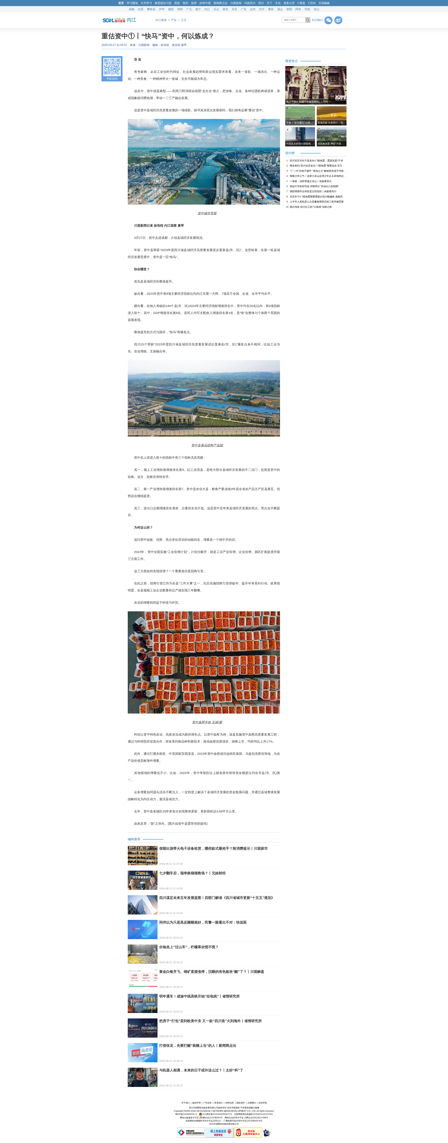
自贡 (141, 9)
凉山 (316, 9)
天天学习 (146, 3)
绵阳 (180, 9)
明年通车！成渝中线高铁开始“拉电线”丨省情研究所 (199, 996)
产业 (174, 20)
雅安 (271, 9)
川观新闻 (235, 3)
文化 (278, 3)
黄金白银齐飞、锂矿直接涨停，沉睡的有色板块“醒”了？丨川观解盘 (211, 972)
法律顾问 (251, 1103)
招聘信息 (229, 1103)
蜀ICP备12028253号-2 (186, 1114)
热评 (194, 3)
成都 (131, 9)
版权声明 (196, 1103)
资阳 (289, 9)
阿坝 (298, 9)
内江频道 (161, 20)
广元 (189, 9)
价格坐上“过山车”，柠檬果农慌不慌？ (189, 947)
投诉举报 (262, 1103)
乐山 (216, 9)
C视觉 (301, 3)
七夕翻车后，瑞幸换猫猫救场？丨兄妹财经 (192, 873)
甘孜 (307, 9)
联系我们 (218, 1103)
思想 (177, 3)
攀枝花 (151, 9)
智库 (185, 3)
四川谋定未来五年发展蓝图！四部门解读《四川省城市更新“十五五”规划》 (217, 898)
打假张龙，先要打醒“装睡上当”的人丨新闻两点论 (197, 1045)
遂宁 (198, 9)
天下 (269, 3)
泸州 (161, 9)
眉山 (280, 9)
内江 (207, 9)
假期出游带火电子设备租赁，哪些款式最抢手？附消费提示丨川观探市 (213, 848)
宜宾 (234, 9)
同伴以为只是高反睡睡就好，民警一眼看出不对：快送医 (203, 922)
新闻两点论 (220, 3)
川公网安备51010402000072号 (217, 1114)
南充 (225, 9)
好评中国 (205, 3)
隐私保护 (240, 1103)
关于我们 (185, 1103)
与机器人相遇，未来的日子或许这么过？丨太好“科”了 (201, 1070)
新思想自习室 (163, 3)
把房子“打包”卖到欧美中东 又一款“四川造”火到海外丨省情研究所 (210, 1021)
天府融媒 (324, 3)
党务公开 (289, 3)
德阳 (171, 9)
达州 (252, 9)
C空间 (312, 3)
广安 (243, 9)
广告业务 (207, 1103)
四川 (261, 3)
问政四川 (249, 3)
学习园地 (132, 3)
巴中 (262, 9)
